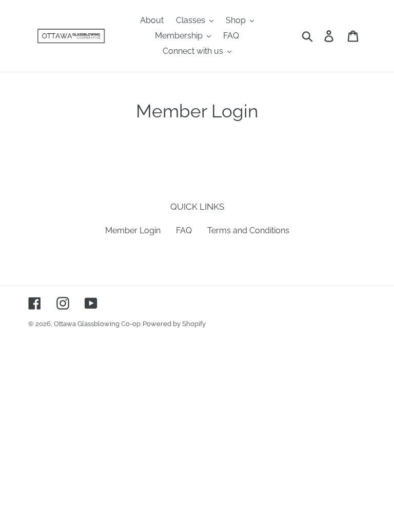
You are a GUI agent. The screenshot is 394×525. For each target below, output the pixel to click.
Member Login (133, 230)
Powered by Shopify (174, 324)
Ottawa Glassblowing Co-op (97, 324)
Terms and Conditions (248, 230)
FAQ (184, 230)
